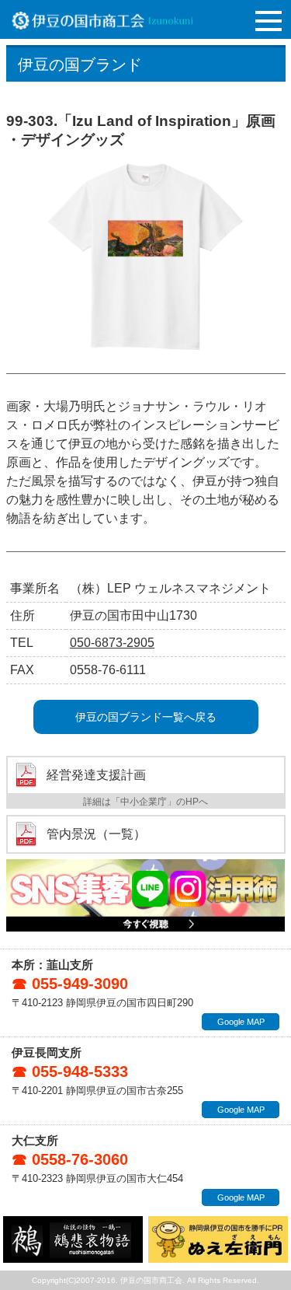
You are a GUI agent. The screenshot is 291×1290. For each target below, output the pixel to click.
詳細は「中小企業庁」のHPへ (145, 801)
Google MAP (241, 1021)
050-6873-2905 (112, 642)
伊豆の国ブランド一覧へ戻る (146, 717)
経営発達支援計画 (96, 775)
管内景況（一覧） (96, 834)
